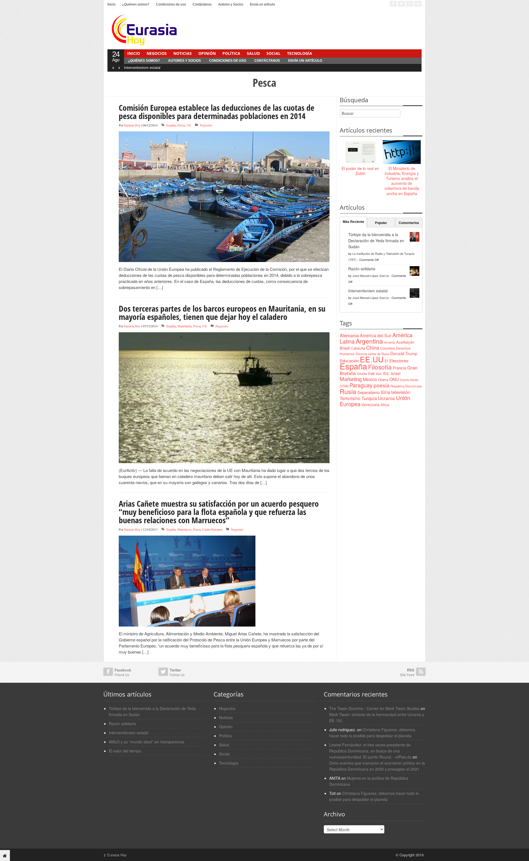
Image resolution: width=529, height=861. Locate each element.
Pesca (181, 125)
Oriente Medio (409, 380)
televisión (400, 392)
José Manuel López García (370, 275)
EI (386, 360)
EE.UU (372, 359)
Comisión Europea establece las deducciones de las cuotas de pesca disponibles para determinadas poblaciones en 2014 (216, 112)
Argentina (369, 341)
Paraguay (361, 385)
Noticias (182, 53)
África (385, 404)
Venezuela (370, 404)
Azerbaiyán (405, 342)
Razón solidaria (361, 268)
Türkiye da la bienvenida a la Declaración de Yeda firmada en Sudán (376, 240)
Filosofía (380, 366)
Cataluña (358, 348)
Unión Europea (212, 529)
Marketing (351, 378)
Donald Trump (403, 353)
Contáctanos (202, 4)
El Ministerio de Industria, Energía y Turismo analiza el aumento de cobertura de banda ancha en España (402, 181)
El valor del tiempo (125, 751)
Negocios (157, 53)
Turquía (369, 398)
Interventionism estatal (142, 68)
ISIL (386, 373)
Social (273, 53)
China (372, 347)
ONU (394, 379)
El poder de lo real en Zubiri (360, 171)
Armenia (389, 342)
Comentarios (409, 222)
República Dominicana (406, 386)
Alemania (349, 335)
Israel (395, 373)
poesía (382, 385)
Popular (381, 222)
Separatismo (368, 392)
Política (231, 53)
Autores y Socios (230, 4)
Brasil (345, 348)
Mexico (370, 379)
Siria (385, 392)
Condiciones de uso (171, 4)
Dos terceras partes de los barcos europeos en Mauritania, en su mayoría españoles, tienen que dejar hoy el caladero (222, 312)
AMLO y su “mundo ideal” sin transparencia (146, 741)
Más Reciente (353, 221)
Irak (371, 373)
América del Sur (375, 335)
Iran (379, 373)
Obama (383, 379)
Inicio (111, 4)
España (171, 125)
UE (189, 125)
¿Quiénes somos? (135, 4)
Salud (253, 53)
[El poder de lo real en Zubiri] (360, 152)
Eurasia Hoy (132, 125)
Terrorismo (350, 398)
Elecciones (398, 360)
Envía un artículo (262, 4)
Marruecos (184, 529)
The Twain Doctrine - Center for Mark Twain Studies (374, 708)
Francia (399, 368)
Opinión (207, 53)
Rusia (348, 391)
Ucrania (386, 398)
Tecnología (299, 53)
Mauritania (184, 326)
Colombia (387, 348)
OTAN (344, 386)
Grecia (362, 373)
